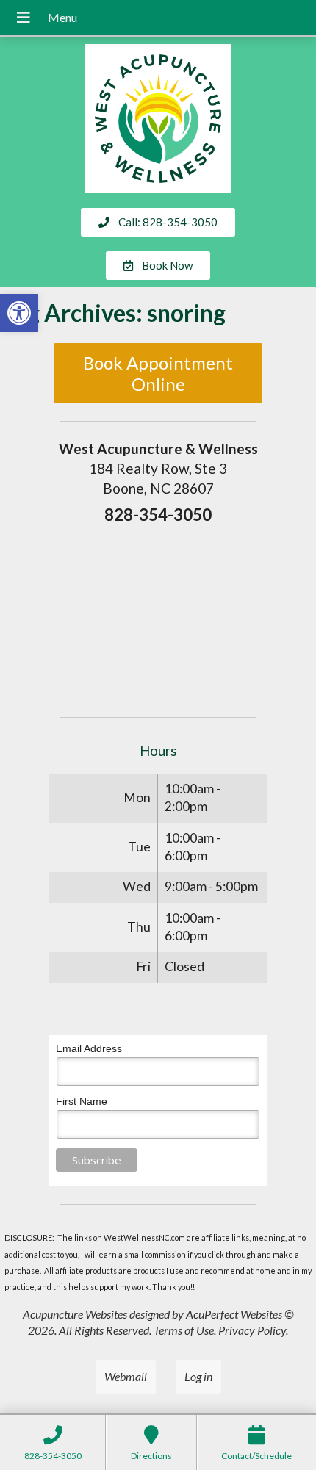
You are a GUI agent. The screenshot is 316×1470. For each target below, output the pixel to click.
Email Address (89, 1048)
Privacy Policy (252, 1330)
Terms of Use (184, 1330)
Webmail (125, 1376)
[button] (19, 313)
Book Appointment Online (158, 373)
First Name (81, 1101)
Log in (198, 1376)
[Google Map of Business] (158, 615)
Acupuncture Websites (75, 1314)
